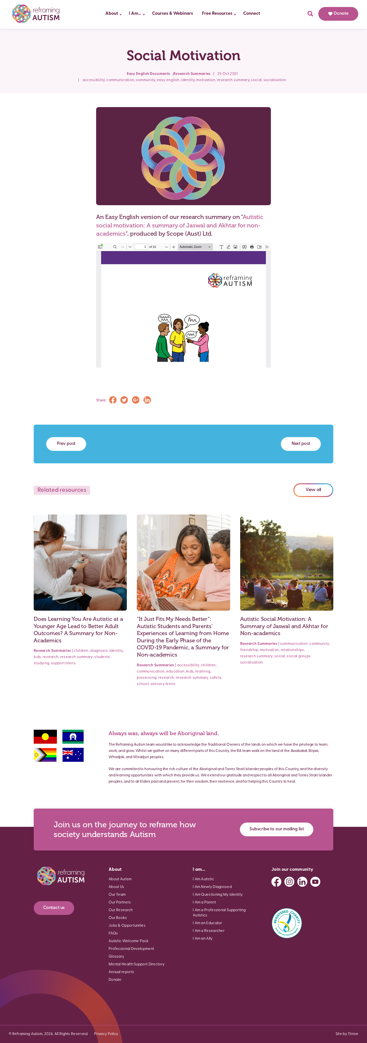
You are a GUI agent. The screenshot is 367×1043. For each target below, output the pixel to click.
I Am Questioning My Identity (218, 895)
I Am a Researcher (208, 931)
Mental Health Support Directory (137, 964)
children (81, 651)
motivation (205, 80)
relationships (292, 650)
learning (202, 672)
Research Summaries (191, 74)
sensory (158, 684)
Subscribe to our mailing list (276, 829)
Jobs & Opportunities (127, 926)
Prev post (66, 444)
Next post (301, 444)
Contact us (54, 908)
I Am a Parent (204, 902)
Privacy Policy (106, 1034)
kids (37, 657)
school (143, 684)
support (58, 663)
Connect (251, 13)
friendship (249, 650)
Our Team (117, 895)
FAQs (113, 933)
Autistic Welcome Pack (129, 941)
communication (120, 80)
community (145, 80)
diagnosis (99, 651)
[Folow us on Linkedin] (302, 882)
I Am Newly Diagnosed (212, 887)
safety (215, 678)
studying (41, 663)
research (50, 657)
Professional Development (131, 949)
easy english (168, 80)
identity (187, 80)
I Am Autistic (203, 879)
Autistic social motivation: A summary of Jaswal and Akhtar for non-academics (179, 225)
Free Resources (217, 13)
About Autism (120, 879)
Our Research (121, 910)
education (175, 672)
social (256, 80)
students (102, 657)
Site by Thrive (347, 1034)
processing (147, 678)
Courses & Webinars (172, 13)
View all (313, 490)
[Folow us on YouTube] (315, 882)
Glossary (116, 957)
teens (70, 663)
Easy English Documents (148, 74)
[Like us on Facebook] (276, 882)
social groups (299, 656)
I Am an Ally (203, 939)
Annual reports (121, 972)
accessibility (94, 80)
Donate (341, 13)
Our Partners (120, 902)
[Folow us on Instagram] (289, 882)
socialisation (274, 80)
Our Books (118, 918)
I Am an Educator (207, 923)
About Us (116, 887)
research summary (233, 80)
